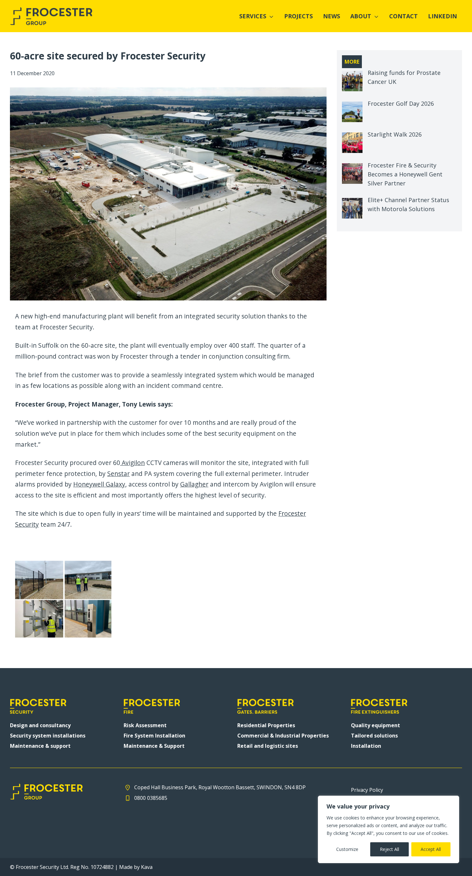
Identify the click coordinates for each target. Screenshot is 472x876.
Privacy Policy (367, 789)
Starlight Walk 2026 (395, 134)
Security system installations (47, 735)
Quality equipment (375, 725)
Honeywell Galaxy (99, 484)
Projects (298, 16)
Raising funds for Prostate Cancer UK (404, 77)
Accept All (431, 849)
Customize (347, 849)
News (331, 16)
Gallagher (194, 484)
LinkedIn (442, 16)
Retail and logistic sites (267, 745)
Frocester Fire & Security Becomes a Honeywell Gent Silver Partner (405, 174)
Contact (403, 16)
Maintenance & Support (154, 745)
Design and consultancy (40, 725)
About (360, 16)
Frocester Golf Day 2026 (401, 103)
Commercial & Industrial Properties (283, 735)
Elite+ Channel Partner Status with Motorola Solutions (408, 204)
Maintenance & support (40, 745)
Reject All (389, 849)
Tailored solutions (374, 735)
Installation (366, 745)
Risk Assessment (145, 725)
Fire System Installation (154, 735)
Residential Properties (266, 725)
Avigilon (132, 462)
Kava (147, 867)
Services (252, 16)
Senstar (118, 473)
